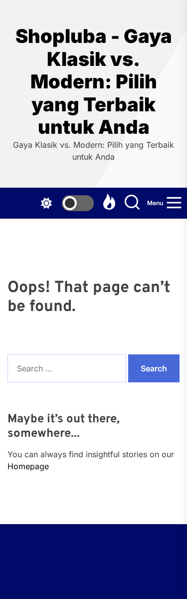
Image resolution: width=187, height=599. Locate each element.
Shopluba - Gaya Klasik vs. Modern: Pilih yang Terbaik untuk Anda (93, 81)
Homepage (28, 466)
